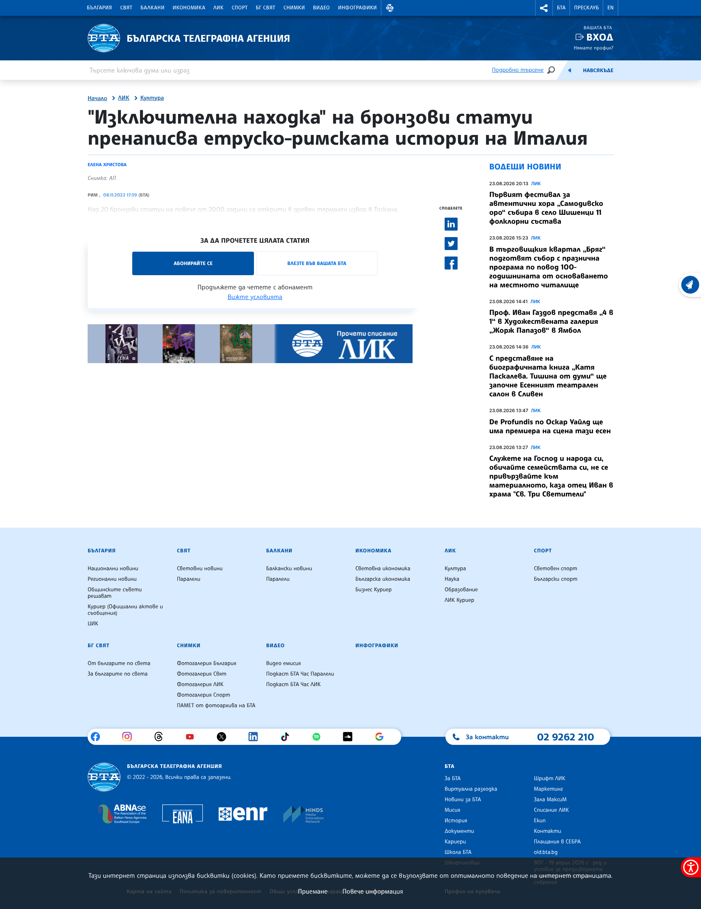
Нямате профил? (593, 48)
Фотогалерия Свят (201, 674)
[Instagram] (130, 737)
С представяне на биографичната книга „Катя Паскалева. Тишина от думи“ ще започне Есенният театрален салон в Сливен (547, 376)
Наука (452, 579)
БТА (561, 7)
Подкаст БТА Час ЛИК (293, 684)
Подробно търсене (518, 69)
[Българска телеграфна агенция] (104, 777)
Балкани (152, 7)
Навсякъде (598, 70)
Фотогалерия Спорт (203, 695)
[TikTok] (288, 737)
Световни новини (200, 568)
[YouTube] (193, 737)
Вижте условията (255, 297)
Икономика (189, 7)
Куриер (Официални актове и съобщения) (125, 609)
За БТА (452, 778)
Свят (126, 7)
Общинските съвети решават (115, 592)
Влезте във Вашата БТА (316, 263)
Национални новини (113, 568)
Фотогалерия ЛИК (200, 684)
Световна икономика (382, 568)
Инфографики (357, 7)
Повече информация (372, 891)
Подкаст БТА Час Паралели (300, 674)
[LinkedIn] (256, 737)
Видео (321, 7)
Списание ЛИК (551, 810)
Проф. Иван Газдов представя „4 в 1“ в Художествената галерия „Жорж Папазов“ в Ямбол (551, 321)
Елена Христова (107, 164)
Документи (459, 831)
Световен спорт (555, 568)
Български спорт (555, 579)
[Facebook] (98, 737)
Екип (540, 820)
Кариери (455, 841)
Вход (599, 37)
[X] (224, 737)
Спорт (239, 7)
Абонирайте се (193, 263)
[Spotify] (319, 737)
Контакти (547, 831)
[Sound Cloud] (350, 737)
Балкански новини (289, 568)
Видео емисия (283, 663)
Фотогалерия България (207, 663)
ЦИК (93, 623)
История (456, 820)
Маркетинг (548, 789)
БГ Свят (265, 7)
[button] (389, 8)
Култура (152, 98)
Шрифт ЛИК (549, 778)
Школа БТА (458, 852)
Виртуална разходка (471, 789)
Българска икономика (382, 579)
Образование (461, 589)
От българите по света (119, 663)
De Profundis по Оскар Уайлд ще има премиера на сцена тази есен (550, 426)
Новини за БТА (463, 799)
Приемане (312, 891)
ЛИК (218, 7)
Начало (97, 98)
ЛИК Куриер (459, 600)
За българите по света (118, 674)
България (99, 7)
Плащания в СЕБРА (557, 841)
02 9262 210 (565, 737)
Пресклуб (586, 7)
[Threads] (161, 737)
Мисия (452, 810)
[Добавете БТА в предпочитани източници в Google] (382, 737)
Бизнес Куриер (373, 589)
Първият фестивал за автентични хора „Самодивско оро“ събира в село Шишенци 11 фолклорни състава (546, 208)
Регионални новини (112, 579)
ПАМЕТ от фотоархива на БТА (216, 705)
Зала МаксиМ (550, 799)
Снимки (294, 7)
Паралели (188, 579)
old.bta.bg (546, 852)
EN (610, 7)
